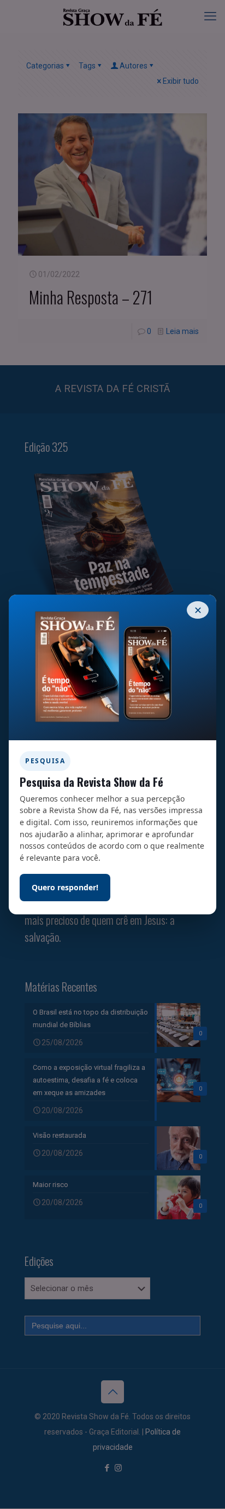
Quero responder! (65, 887)
